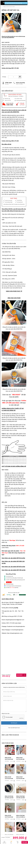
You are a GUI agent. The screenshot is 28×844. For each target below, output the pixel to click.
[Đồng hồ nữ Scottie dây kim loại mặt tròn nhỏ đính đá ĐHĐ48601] (10, 749)
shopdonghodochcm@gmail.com (14, 619)
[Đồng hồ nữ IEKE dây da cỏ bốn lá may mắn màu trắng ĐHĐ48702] (21, 807)
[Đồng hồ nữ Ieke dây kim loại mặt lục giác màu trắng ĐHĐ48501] (21, 788)
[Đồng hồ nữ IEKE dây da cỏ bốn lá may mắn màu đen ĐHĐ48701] (10, 826)
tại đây (23, 558)
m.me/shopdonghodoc (16, 629)
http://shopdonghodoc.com (14, 633)
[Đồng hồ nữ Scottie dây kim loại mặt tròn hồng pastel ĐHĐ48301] (21, 769)
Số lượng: (4, 76)
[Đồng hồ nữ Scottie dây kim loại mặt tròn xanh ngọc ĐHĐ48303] (10, 769)
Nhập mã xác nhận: (6, 713)
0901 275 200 (15, 141)
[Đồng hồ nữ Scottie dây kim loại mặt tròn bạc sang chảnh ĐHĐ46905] (10, 807)
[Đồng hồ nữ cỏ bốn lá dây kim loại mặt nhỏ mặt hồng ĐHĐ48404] (21, 826)
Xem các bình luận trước (14, 727)
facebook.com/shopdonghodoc (16, 626)
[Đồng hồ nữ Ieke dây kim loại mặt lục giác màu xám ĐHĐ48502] (10, 788)
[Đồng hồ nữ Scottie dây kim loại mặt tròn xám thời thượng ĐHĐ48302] (21, 749)
